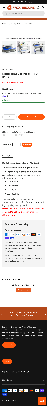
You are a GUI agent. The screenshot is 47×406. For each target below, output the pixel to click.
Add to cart (31, 117)
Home (4, 24)
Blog (7, 361)
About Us (9, 345)
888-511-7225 (18, 2)
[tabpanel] (23, 188)
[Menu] (3, 7)
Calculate (27, 145)
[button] (43, 7)
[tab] (7, 155)
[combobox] (23, 13)
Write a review (24, 290)
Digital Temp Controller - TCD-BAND (20, 24)
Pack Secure (12, 400)
